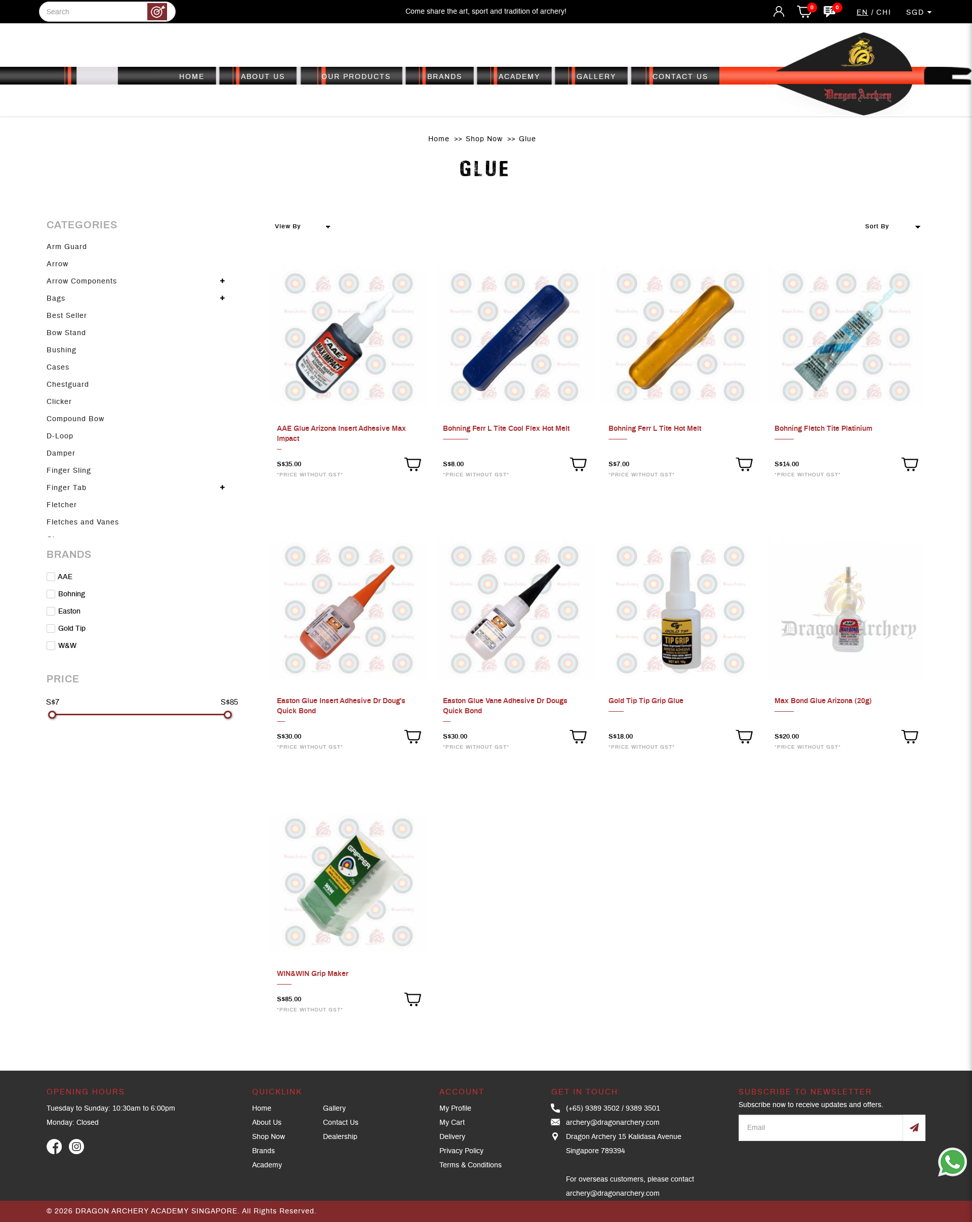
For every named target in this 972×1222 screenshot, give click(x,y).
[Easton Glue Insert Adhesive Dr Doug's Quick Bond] (349, 610)
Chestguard (68, 384)
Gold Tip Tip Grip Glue (646, 701)
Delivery (452, 1136)
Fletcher (62, 505)
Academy (267, 1165)
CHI (884, 12)
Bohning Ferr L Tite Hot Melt (655, 428)
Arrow (57, 264)
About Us (266, 1122)
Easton (68, 611)
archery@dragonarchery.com (613, 1122)
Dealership (340, 1136)
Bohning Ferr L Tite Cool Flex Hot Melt (506, 428)
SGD (916, 12)
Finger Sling (69, 470)
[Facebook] (54, 1146)
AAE (64, 577)
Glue (527, 139)
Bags (56, 298)
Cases (58, 367)
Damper (61, 453)
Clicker (59, 401)
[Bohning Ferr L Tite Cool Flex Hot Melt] (515, 337)
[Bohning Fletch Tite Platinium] (846, 337)
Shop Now (484, 139)
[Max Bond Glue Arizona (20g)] (846, 610)
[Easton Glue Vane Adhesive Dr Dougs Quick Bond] (515, 610)
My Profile (455, 1108)
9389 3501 (643, 1108)
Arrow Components (82, 281)
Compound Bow (75, 419)
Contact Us (340, 1122)
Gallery (334, 1108)
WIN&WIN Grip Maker (312, 973)
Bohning (70, 594)
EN (862, 12)
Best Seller (67, 315)
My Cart (452, 1122)
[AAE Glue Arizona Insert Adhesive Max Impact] (349, 337)
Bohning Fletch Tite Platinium (823, 428)
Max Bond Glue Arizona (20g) (823, 701)
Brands (263, 1151)
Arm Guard (67, 247)
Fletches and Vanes (83, 522)
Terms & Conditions (470, 1165)
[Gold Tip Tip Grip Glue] (680, 610)
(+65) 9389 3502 (593, 1108)
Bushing (61, 350)
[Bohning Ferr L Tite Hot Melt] (680, 337)
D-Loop (60, 436)
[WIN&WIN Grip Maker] (349, 882)
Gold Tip (71, 628)
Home (439, 139)
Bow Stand (66, 333)
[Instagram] (76, 1146)
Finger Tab (67, 488)
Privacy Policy (461, 1151)
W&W (66, 645)
